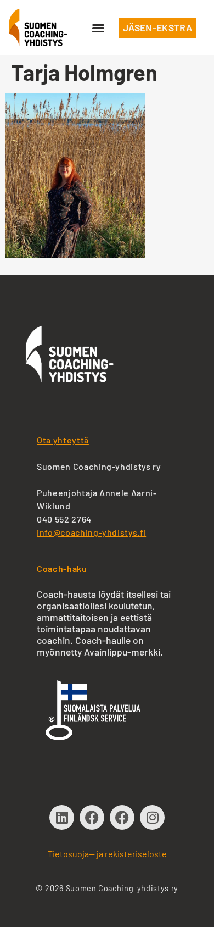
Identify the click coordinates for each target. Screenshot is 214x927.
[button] (98, 28)
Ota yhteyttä (63, 440)
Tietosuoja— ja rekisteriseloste (107, 853)
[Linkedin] (61, 817)
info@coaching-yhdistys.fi (91, 532)
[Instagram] (152, 817)
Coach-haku (62, 568)
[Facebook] (92, 817)
